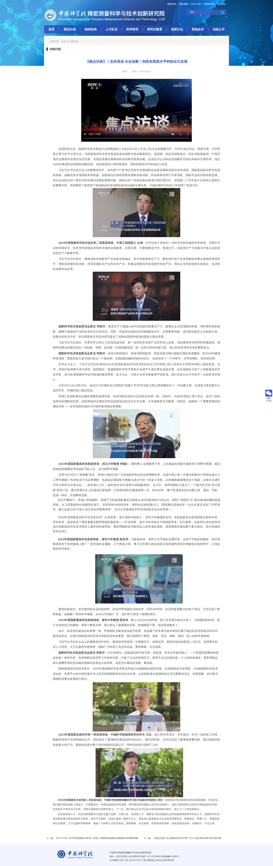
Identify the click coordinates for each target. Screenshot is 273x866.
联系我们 (221, 4)
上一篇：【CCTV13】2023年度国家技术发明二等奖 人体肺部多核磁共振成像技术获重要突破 (92, 838)
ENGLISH (195, 4)
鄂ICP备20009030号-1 (131, 860)
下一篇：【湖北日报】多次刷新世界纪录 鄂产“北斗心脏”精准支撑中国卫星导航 (182, 838)
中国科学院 (208, 4)
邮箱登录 (171, 4)
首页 (63, 41)
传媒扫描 (74, 41)
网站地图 (183, 4)
